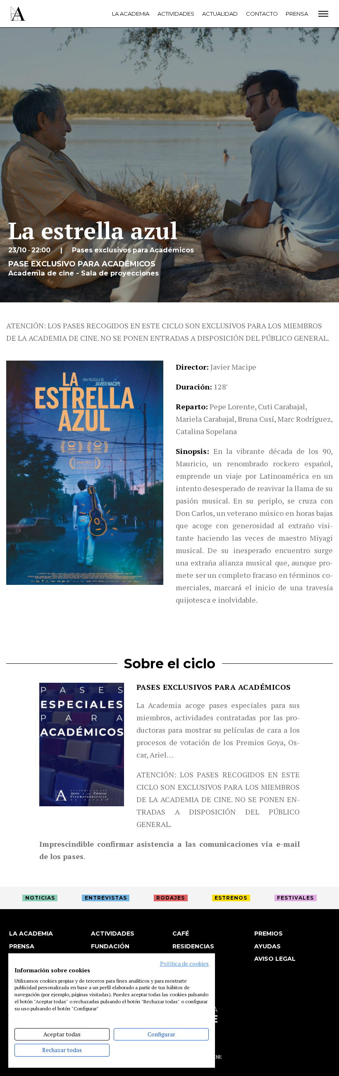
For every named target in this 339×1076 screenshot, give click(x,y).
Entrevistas (106, 898)
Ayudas (267, 946)
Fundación (110, 946)
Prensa (297, 13)
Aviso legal (275, 958)
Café (180, 933)
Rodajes (170, 898)
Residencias (193, 946)
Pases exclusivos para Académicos (213, 687)
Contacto (262, 13)
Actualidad (220, 13)
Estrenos (231, 898)
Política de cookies (184, 963)
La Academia (130, 13)
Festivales (295, 898)
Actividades (176, 13)
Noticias (40, 898)
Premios (268, 933)
